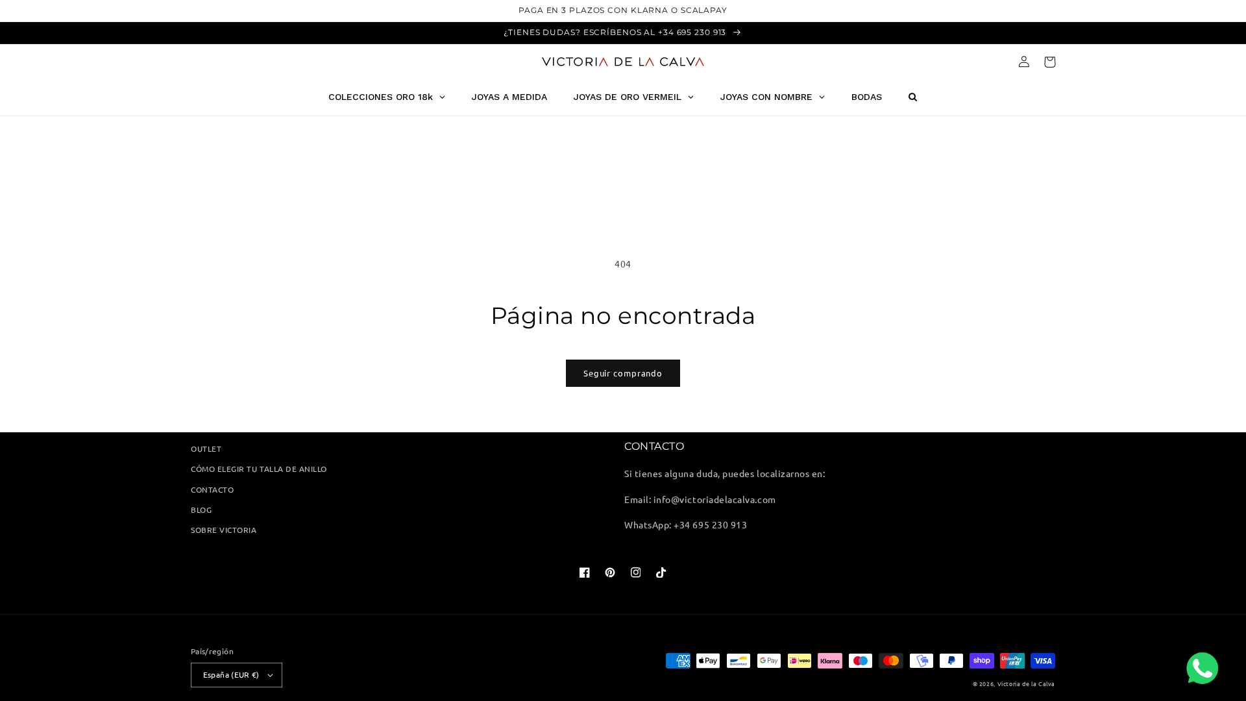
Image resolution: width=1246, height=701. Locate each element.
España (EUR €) (231, 674)
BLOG (201, 509)
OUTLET (206, 448)
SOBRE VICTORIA (223, 529)
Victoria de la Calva (1026, 683)
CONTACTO (212, 489)
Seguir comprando (623, 372)
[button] (1049, 62)
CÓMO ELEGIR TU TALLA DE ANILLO (259, 468)
